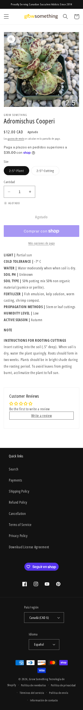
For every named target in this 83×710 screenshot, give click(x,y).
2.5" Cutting (48, 171)
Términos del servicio (32, 693)
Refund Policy (18, 502)
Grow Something (38, 679)
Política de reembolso (33, 685)
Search (13, 469)
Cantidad (9, 182)
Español (39, 644)
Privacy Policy (18, 535)
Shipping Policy (19, 491)
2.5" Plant (19, 171)
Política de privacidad (63, 685)
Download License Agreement (29, 547)
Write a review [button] (41, 415)
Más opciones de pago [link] (41, 243)
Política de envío (58, 693)
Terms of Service (20, 524)
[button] (6, 16)
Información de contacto (44, 700)
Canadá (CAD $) (39, 617)
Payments (15, 480)
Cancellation (17, 513)
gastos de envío (16, 138)
